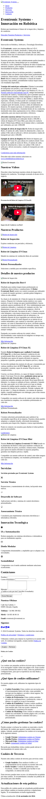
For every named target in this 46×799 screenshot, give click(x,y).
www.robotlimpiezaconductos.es (12, 159)
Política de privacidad (8, 635)
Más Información (7, 341)
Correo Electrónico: (8, 579)
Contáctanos (5, 433)
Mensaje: (4, 589)
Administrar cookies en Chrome (29, 737)
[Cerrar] (2, 656)
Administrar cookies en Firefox (29, 739)
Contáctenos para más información (13, 153)
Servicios (8, 10)
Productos (8, 8)
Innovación (9, 12)
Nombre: (4, 577)
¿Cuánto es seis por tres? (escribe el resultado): (17, 591)
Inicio (7, 6)
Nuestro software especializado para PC (15, 93)
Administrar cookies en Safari (21, 743)
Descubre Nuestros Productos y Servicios (15, 35)
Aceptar (4, 647)
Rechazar (12, 647)
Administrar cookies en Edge (28, 741)
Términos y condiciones (25, 635)
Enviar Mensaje (7, 596)
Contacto (8, 14)
